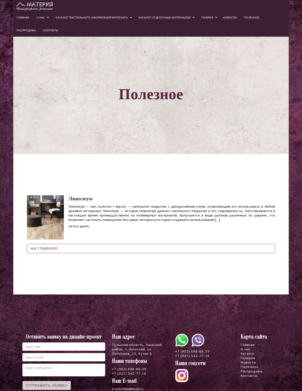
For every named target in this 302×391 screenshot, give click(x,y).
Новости (230, 17)
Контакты (50, 30)
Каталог (247, 353)
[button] (41, 17)
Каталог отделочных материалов (165, 17)
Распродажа (26, 30)
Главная (23, 17)
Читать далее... (79, 226)
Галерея (207, 17)
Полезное (251, 17)
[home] (33, 5)
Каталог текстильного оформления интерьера (92, 17)
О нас (40, 17)
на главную (44, 248)
